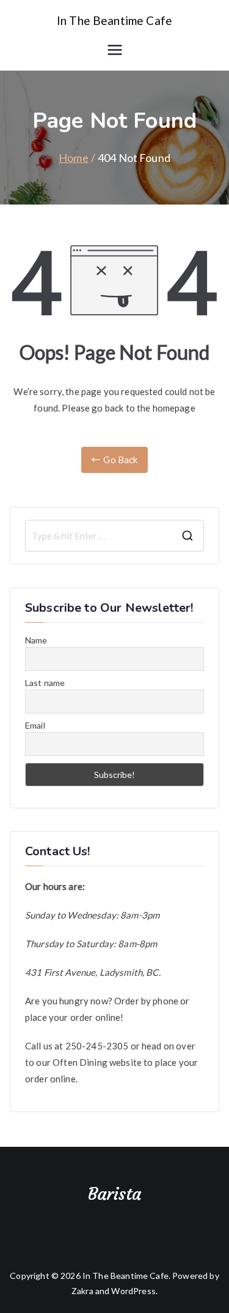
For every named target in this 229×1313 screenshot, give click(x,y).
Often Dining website (97, 1062)
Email (35, 725)
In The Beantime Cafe (114, 20)
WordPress (133, 1291)
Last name (45, 683)
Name (36, 640)
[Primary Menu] (115, 49)
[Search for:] (114, 535)
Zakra (82, 1291)
